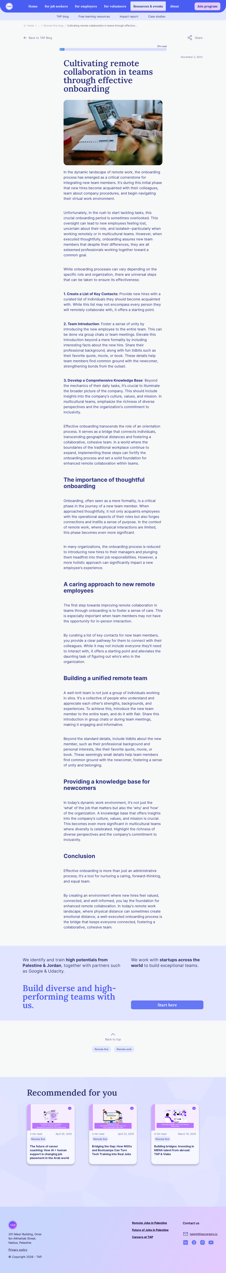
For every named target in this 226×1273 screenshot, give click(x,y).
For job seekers (56, 6)
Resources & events (148, 6)
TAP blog (62, 16)
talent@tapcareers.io (204, 1234)
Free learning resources (94, 16)
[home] (9, 6)
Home (33, 6)
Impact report (129, 16)
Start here (167, 1004)
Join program (207, 6)
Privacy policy (17, 1249)
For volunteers (115, 6)
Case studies (156, 16)
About (174, 6)
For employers (86, 6)
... (39, 25)
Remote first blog (53, 25)
